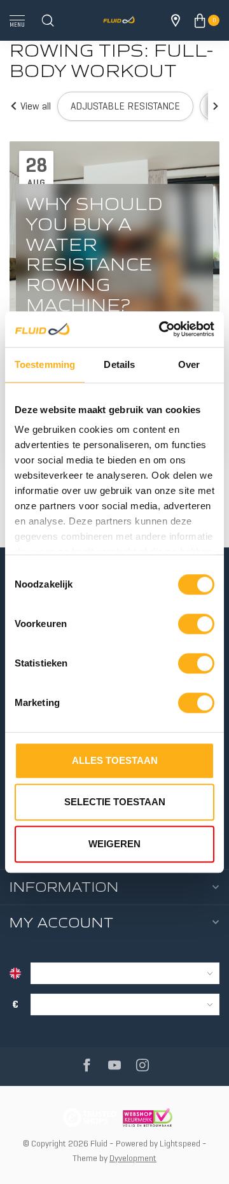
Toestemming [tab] (45, 364)
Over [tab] (189, 364)
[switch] (196, 624)
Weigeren (114, 843)
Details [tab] (119, 364)
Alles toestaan (115, 760)
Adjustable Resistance (125, 106)
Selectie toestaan (114, 801)
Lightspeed (180, 1143)
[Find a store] (175, 20)
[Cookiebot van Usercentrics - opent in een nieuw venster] (161, 329)
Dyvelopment (132, 1158)
